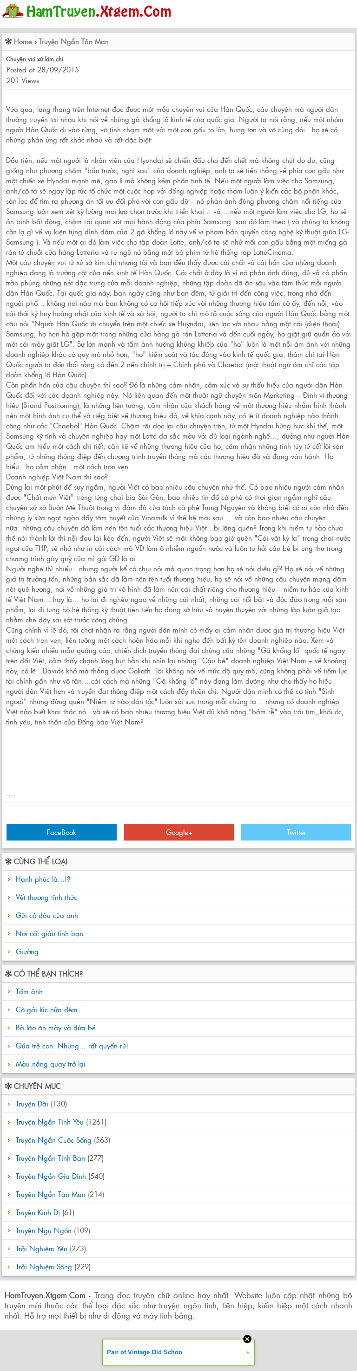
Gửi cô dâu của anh (47, 915)
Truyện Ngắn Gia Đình (51, 1176)
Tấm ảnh (28, 991)
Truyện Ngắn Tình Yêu (50, 1121)
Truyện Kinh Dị (38, 1212)
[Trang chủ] (89, 20)
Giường (27, 951)
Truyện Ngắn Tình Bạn (50, 1157)
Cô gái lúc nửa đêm (45, 1009)
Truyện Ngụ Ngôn (44, 1230)
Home (23, 41)
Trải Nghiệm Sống (44, 1266)
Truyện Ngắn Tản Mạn (74, 41)
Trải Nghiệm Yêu (41, 1248)
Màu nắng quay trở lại (49, 1063)
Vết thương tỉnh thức (46, 897)
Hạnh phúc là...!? (43, 878)
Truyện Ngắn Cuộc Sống (54, 1139)
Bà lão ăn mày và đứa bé (54, 1027)
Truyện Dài (32, 1103)
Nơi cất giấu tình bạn (49, 933)
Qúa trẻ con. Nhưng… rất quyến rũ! (70, 1045)
